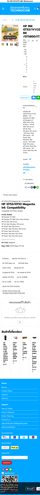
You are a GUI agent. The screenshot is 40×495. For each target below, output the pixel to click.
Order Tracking (8, 416)
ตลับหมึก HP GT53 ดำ (19, 259)
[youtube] (7, 469)
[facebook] (3, 469)
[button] (34, 8)
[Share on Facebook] (31, 187)
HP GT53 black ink (8, 263)
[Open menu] (3, 9)
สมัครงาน (5, 398)
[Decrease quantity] (29, 86)
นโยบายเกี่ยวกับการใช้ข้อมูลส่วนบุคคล (14, 423)
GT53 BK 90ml (23, 263)
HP (12, 20)
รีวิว (20, 322)
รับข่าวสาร (6, 463)
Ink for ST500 (19, 282)
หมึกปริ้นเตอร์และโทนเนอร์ (29, 168)
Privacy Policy (7, 391)
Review (4, 387)
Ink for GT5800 (22, 277)
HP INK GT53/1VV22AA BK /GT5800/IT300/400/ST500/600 (13, 292)
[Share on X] (34, 187)
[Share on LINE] (37, 187)
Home (5, 20)
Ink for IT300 (6, 282)
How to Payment (8, 412)
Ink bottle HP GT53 (24, 272)
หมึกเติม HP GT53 (8, 277)
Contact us (6, 419)
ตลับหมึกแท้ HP (19, 268)
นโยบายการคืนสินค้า (8, 427)
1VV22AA (5, 259)
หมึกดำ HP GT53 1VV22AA (11, 286)
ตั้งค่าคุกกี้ (30, 489)
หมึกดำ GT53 (6, 268)
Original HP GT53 (8, 272)
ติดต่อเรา (5, 394)
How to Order (7, 408)
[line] (10, 469)
